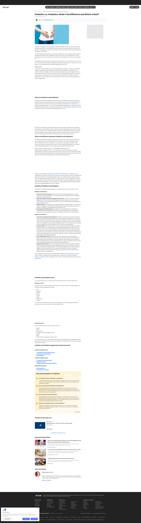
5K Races (60, 506)
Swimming (73, 508)
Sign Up (132, 7)
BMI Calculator (98, 501)
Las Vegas (85, 508)
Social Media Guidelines (51, 519)
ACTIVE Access (94, 517)
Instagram (38, 505)
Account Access (59, 513)
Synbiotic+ (46, 181)
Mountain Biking (62, 505)
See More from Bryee (46, 480)
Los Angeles (85, 503)
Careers (79, 517)
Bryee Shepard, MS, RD (48, 20)
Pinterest (37, 504)
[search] (95, 7)
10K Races (61, 508)
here (65, 64)
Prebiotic (63, 178)
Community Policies (61, 519)
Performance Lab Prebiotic (44, 354)
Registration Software (41, 519)
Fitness (72, 7)
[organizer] (93, 7)
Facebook (38, 501)
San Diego (85, 501)
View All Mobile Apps (51, 506)
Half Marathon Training (99, 506)
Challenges (58, 7)
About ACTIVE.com (40, 517)
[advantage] (91, 7)
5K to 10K (48, 504)
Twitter (37, 503)
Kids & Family (86, 7)
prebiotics (43, 46)
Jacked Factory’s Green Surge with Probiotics (59, 175)
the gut (64, 102)
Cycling (60, 504)
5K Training (97, 504)
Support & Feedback (86, 517)
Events (47, 7)
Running (63, 7)
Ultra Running (73, 504)
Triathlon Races (62, 503)
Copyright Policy (59, 517)
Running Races (62, 501)
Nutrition (80, 7)
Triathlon (68, 7)
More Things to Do (62, 509)
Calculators (52, 7)
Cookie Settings (7, 518)
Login (137, 7)
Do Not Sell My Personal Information (99, 513)
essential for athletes (70, 107)
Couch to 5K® (49, 503)
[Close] (37, 508)
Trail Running (73, 505)
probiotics (52, 46)
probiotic (56, 54)
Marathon (73, 503)
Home (36, 11)
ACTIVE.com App (50, 501)
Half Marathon (74, 501)
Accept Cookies (34, 518)
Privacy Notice (66, 517)
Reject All (26, 518)
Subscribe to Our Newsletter (85, 513)
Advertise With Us (101, 517)
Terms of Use (52, 517)
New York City (86, 504)
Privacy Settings (73, 517)
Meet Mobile (49, 505)
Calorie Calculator (98, 503)
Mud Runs (73, 506)
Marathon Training (98, 508)
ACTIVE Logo (37, 495)
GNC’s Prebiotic (40, 201)
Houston (84, 506)
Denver (84, 505)
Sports (76, 7)
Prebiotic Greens (48, 132)
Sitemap (46, 517)
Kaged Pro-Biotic (41, 362)
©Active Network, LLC (78, 519)
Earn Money (52, 513)
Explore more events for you (58, 433)
